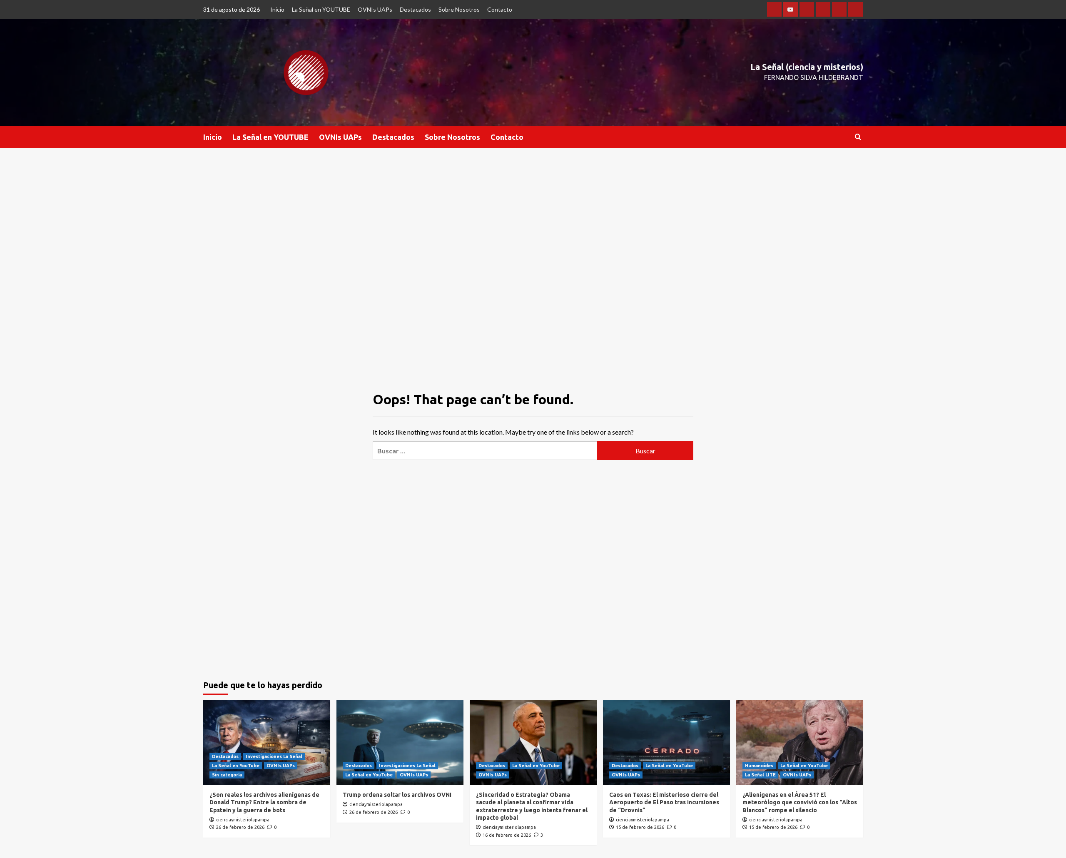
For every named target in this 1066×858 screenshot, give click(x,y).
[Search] (858, 137)
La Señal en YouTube (235, 765)
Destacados (415, 9)
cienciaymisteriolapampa (242, 819)
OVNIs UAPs (375, 9)
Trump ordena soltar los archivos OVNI (397, 794)
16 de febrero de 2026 (507, 835)
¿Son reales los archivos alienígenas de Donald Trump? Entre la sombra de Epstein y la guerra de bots (264, 802)
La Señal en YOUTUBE (321, 9)
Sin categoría (227, 774)
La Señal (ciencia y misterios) (806, 67)
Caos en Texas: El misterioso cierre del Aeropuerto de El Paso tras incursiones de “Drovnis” (664, 802)
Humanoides (759, 765)
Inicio (277, 9)
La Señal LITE (760, 774)
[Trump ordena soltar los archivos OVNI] (399, 742)
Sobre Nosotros (459, 9)
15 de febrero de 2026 (640, 827)
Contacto (499, 9)
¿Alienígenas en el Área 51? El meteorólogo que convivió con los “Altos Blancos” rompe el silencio (799, 802)
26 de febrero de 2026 (240, 827)
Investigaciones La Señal (274, 756)
